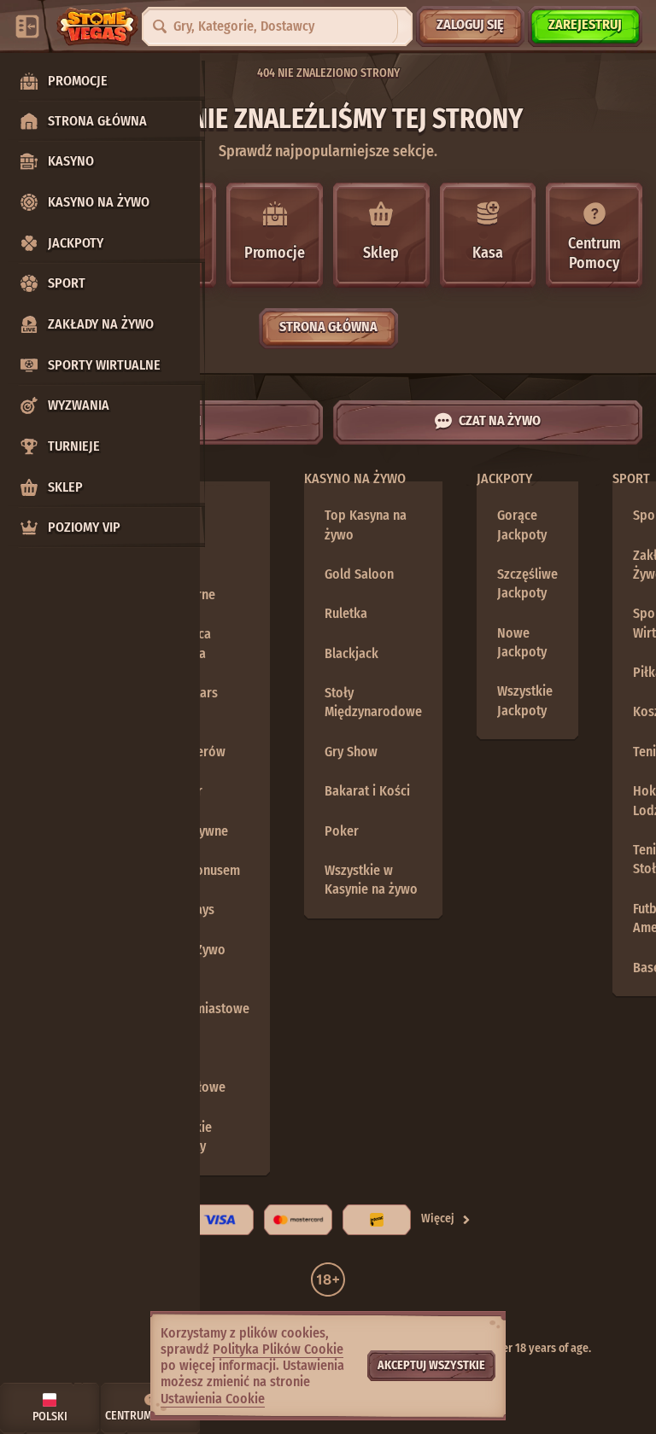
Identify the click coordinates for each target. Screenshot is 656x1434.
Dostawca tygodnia (183, 643)
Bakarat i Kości (367, 791)
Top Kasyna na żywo (366, 524)
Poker (342, 831)
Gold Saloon (359, 574)
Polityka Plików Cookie (278, 1349)
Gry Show (351, 751)
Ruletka (346, 613)
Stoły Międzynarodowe (373, 702)
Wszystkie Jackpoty (184, 1136)
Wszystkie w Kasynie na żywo (371, 879)
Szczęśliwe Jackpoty (527, 583)
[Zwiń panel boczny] (27, 26)
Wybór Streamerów (191, 741)
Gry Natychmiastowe (202, 998)
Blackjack (351, 653)
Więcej (437, 1218)
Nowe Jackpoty (522, 642)
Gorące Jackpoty (522, 524)
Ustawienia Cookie (213, 1399)
